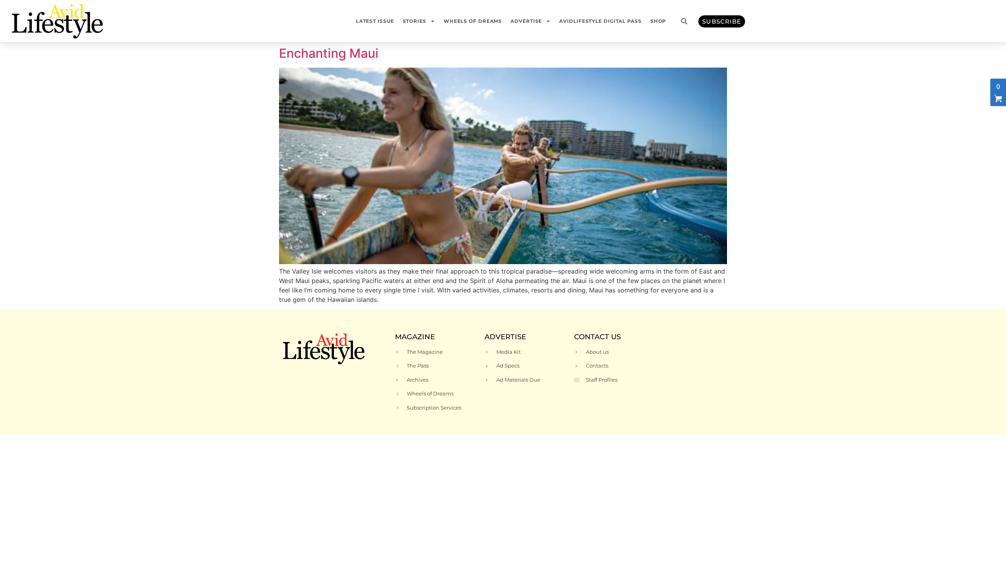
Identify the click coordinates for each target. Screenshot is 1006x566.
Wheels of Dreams (473, 21)
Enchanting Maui (328, 53)
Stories (414, 21)
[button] (684, 21)
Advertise (526, 21)
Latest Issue (375, 21)
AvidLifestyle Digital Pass (600, 21)
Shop (658, 21)
